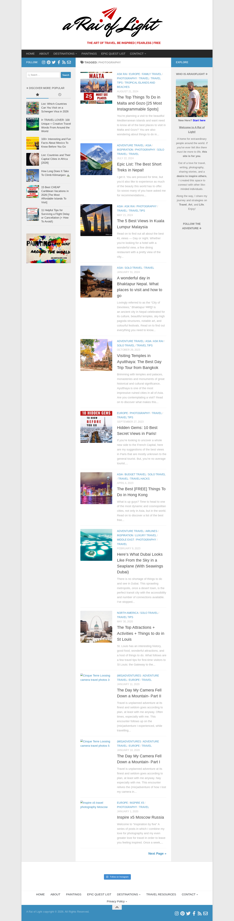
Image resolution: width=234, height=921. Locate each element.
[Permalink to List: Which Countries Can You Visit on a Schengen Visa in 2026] (32, 108)
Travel (144, 78)
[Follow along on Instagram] (43, 62)
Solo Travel (133, 267)
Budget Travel (135, 474)
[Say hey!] (69, 62)
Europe (134, 74)
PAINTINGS (89, 53)
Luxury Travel (145, 535)
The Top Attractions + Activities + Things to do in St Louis (140, 633)
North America (127, 613)
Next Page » (157, 853)
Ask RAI (122, 74)
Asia (148, 145)
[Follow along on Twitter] (54, 62)
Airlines (151, 531)
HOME (30, 53)
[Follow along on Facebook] (59, 62)
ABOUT (44, 53)
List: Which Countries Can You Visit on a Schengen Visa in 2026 (54, 107)
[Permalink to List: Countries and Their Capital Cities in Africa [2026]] (32, 159)
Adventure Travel (130, 145)
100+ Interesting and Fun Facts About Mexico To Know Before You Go (56, 143)
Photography (127, 78)
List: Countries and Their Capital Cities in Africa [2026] (56, 159)
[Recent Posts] (60, 95)
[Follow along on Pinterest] (48, 62)
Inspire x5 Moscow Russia (140, 817)
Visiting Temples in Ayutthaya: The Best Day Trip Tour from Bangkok (139, 361)
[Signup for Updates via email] (64, 62)
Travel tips (137, 210)
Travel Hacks (140, 478)
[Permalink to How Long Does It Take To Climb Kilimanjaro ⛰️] (32, 175)
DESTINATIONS (127, 894)
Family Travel (151, 74)
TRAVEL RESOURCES (161, 894)
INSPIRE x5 (137, 802)
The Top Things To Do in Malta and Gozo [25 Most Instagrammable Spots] (139, 103)
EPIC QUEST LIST (113, 53)
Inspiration (125, 149)
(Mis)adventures (129, 675)
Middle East (125, 539)
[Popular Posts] (37, 95)
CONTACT (137, 53)
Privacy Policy (116, 901)
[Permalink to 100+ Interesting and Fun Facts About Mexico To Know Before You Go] (32, 143)
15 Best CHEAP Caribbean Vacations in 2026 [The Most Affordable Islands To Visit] (55, 195)
